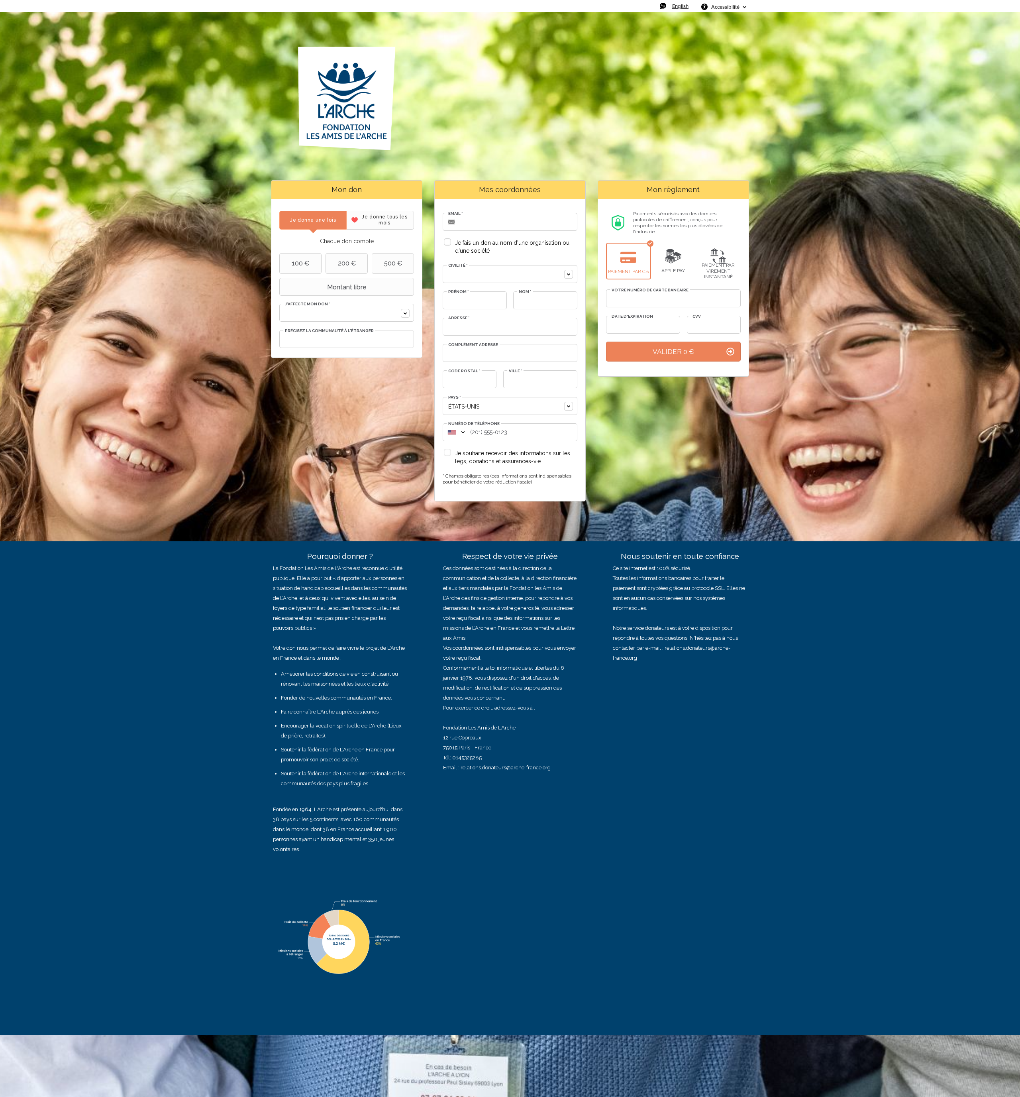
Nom (525, 291)
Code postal (464, 371)
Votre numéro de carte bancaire (650, 290)
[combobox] (346, 313)
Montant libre (347, 287)
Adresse (458, 318)
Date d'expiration (632, 316)
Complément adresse (473, 344)
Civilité (457, 265)
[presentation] (313, 220)
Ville (515, 371)
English (680, 6)
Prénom (458, 291)
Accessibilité (725, 6)
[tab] (313, 220)
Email (455, 213)
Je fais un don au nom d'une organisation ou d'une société (512, 247)
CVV (696, 316)
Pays (454, 397)
